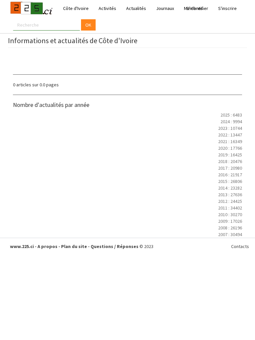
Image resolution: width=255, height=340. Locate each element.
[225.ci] (30, 8)
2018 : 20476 (230, 161)
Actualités (136, 8)
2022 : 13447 (230, 135)
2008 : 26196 (230, 228)
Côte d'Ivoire (76, 8)
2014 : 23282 (230, 188)
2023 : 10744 (230, 128)
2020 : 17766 (230, 148)
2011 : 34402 (230, 208)
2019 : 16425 (230, 155)
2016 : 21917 (230, 175)
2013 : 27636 (230, 195)
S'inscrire (227, 8)
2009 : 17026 (230, 221)
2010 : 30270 (230, 214)
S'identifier (197, 8)
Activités (107, 8)
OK (88, 25)
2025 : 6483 (231, 115)
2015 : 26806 (230, 181)
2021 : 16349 (230, 141)
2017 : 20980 (230, 168)
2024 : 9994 (231, 122)
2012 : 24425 (230, 201)
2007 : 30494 (230, 234)
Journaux (165, 8)
